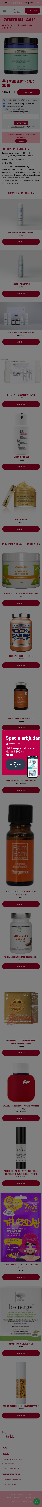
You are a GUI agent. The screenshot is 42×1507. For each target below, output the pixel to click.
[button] (16, 764)
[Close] (3, 731)
